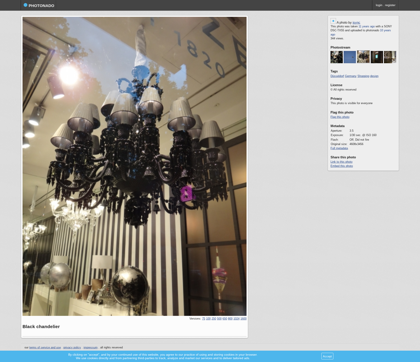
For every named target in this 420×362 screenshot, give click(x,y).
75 (203, 318)
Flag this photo (340, 117)
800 (230, 318)
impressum (91, 347)
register (390, 5)
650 (224, 318)
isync (356, 22)
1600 (243, 318)
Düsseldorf (337, 76)
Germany (351, 76)
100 (208, 318)
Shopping (363, 76)
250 (214, 318)
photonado (41, 5)
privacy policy (72, 347)
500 (219, 318)
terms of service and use (45, 347)
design (374, 76)
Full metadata (339, 148)
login (379, 5)
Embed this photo (342, 166)
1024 (236, 318)
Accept (327, 356)
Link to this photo (341, 161)
